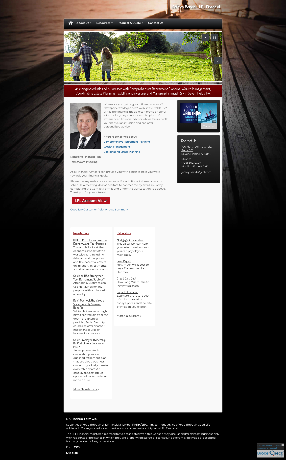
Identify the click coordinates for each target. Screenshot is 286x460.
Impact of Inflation (127, 292)
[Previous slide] (68, 60)
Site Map (72, 452)
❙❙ (215, 37)
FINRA (136, 424)
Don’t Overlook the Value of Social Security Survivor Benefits (89, 304)
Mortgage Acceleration (130, 240)
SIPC (145, 424)
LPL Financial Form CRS (81, 418)
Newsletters (81, 233)
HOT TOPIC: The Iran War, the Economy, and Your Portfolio (90, 241)
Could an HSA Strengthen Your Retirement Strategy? (89, 277)
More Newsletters (86, 389)
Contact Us (155, 23)
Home (70, 23)
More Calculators (129, 315)
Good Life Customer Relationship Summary (99, 209)
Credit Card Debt (126, 278)
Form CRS (73, 447)
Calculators (124, 233)
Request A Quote (129, 23)
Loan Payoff (124, 261)
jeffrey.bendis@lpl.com (196, 172)
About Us (82, 23)
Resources (103, 23)
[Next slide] (218, 60)
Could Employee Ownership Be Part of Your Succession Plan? (89, 343)
